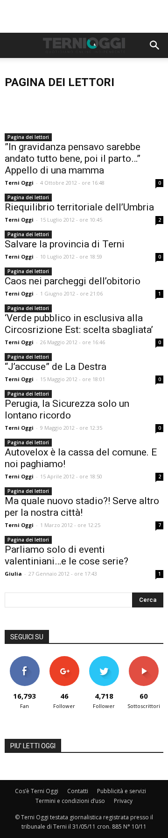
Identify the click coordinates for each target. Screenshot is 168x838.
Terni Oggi (19, 182)
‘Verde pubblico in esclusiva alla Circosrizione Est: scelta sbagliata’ (79, 323)
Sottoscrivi (144, 659)
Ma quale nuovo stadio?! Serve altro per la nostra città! (82, 506)
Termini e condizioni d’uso (70, 801)
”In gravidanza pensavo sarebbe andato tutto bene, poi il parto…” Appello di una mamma (72, 158)
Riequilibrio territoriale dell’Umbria (79, 207)
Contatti (77, 791)
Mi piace (24, 659)
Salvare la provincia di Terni (65, 244)
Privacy (123, 801)
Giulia (13, 573)
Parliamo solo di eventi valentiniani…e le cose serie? (66, 555)
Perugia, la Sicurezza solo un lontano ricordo (67, 409)
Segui (64, 659)
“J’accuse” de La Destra (55, 366)
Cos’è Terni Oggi (36, 791)
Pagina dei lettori (28, 137)
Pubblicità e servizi (121, 791)
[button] (155, 45)
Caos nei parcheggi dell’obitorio (72, 281)
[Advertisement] (84, 16)
